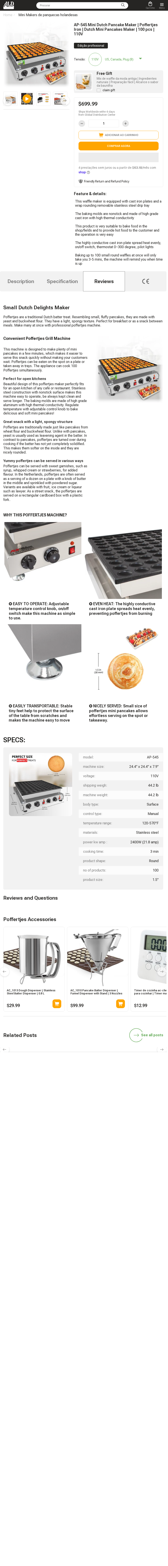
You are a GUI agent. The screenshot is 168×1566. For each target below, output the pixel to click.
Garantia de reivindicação (51, 1170)
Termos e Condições (100, 1182)
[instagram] (94, 1108)
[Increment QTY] (125, 123)
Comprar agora (118, 146)
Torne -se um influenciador (104, 1145)
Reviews (104, 281)
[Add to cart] (56, 1003)
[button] (119, 157)
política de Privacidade (102, 1188)
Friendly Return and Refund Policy (106, 181)
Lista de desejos (98, 1164)
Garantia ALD (44, 1145)
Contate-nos (43, 1176)
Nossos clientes (97, 1170)
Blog (39, 1139)
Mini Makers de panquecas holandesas (48, 15)
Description (20, 281)
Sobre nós (94, 1176)
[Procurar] (123, 5)
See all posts (152, 1035)
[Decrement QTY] (82, 123)
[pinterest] (114, 1108)
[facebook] (84, 1108)
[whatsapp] (73, 1108)
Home (7, 15)
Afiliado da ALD (97, 1139)
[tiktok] (53, 1108)
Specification (62, 281)
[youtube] (104, 1108)
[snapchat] (63, 1108)
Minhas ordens (45, 1164)
